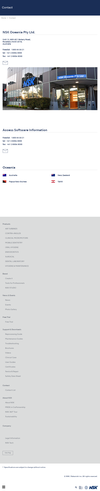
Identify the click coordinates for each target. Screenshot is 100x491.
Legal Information (12, 438)
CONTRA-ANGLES (13, 233)
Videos (8, 353)
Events (8, 305)
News (7, 300)
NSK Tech (9, 443)
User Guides (10, 362)
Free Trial (9, 322)
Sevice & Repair (11, 371)
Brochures (9, 348)
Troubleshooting (12, 343)
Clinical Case (10, 357)
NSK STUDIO (10, 288)
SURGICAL (9, 257)
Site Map (8, 453)
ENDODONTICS (12, 252)
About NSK (9, 403)
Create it (8, 278)
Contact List (10, 390)
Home (3, 18)
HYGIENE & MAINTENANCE (17, 266)
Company (7, 426)
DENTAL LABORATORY (14, 261)
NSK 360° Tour (11, 412)
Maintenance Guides (14, 339)
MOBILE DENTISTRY (13, 243)
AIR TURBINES (11, 229)
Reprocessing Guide (13, 334)
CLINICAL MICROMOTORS (16, 238)
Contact (12, 18)
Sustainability (11, 417)
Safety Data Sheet (13, 376)
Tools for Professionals (14, 283)
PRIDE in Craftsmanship (15, 407)
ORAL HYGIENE (11, 247)
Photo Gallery (11, 309)
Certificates (10, 367)
